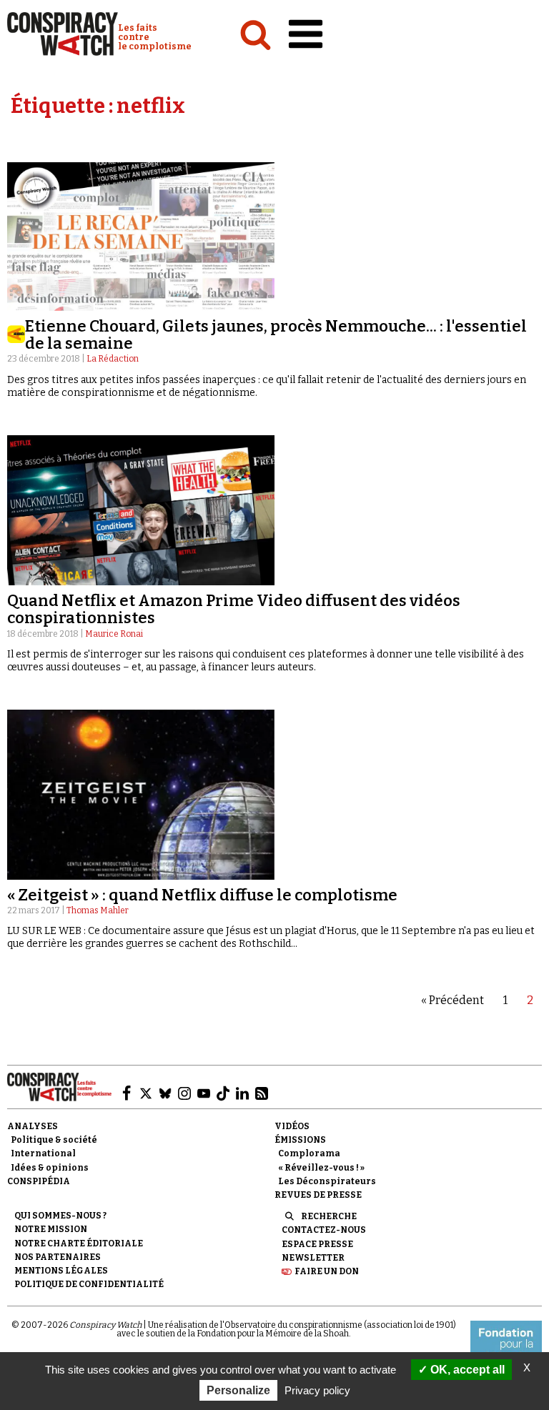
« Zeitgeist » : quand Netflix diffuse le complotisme (202, 895)
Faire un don (327, 1271)
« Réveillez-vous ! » (321, 1168)
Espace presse (317, 1244)
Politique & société (54, 1140)
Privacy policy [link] (317, 1390)
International (43, 1153)
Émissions (300, 1140)
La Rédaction (112, 359)
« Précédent (452, 1000)
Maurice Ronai (114, 634)
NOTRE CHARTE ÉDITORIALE (78, 1243)
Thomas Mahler (97, 910)
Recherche (329, 1216)
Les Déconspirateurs (327, 1181)
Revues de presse (318, 1195)
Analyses (32, 1126)
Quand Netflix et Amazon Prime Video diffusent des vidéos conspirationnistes (233, 609)
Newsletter (313, 1258)
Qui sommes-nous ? (60, 1216)
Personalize (238, 1390)
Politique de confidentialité (89, 1284)
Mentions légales (61, 1271)
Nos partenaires (57, 1257)
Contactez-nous (324, 1230)
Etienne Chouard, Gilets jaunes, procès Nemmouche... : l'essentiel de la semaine (276, 335)
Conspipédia (38, 1181)
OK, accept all (466, 1370)
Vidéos (292, 1126)
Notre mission (50, 1229)
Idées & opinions (50, 1168)
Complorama (309, 1153)
